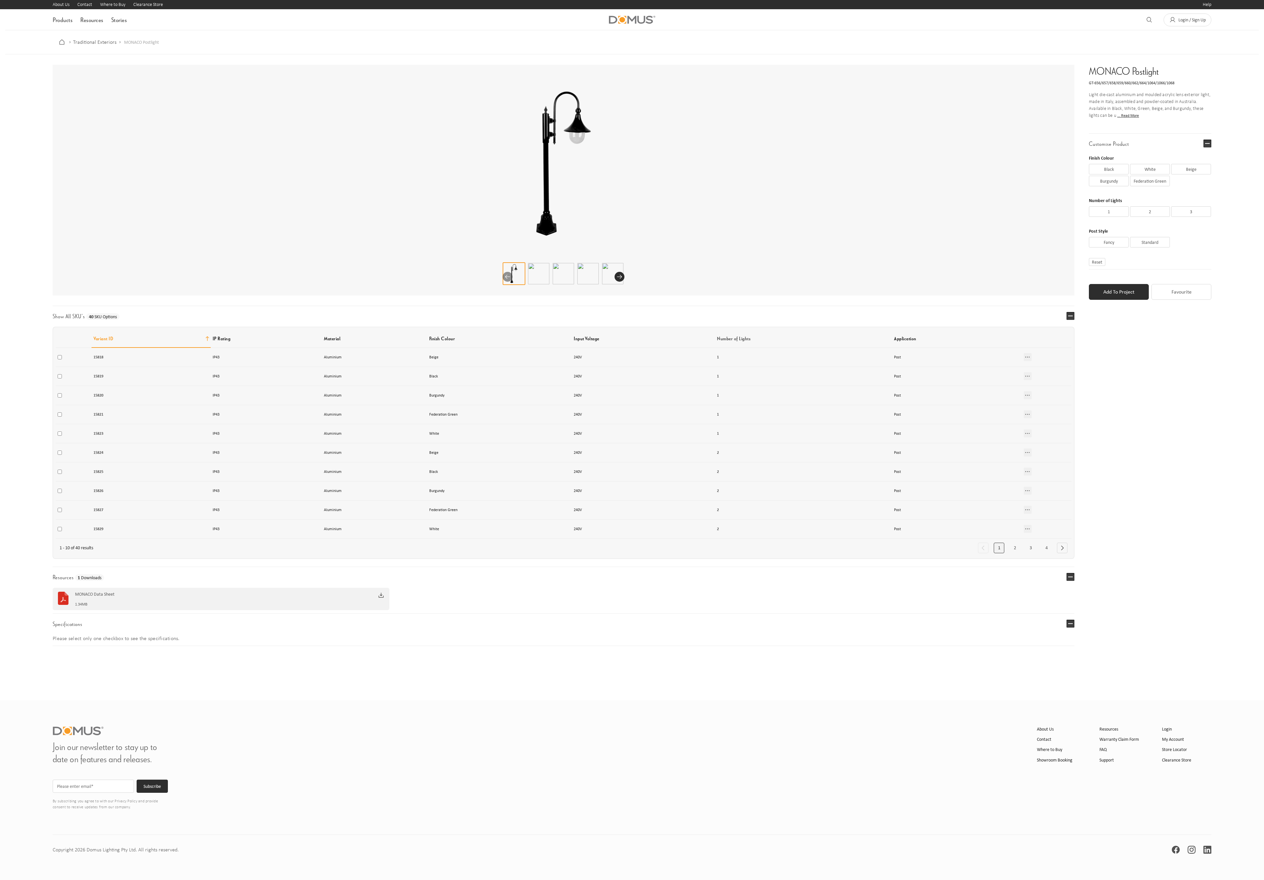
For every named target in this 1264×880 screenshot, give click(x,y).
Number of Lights (1105, 200)
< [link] (983, 548)
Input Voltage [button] (586, 338)
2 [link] (1015, 548)
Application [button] (905, 338)
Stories (119, 19)
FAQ (1103, 749)
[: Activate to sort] (1046, 339)
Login (1167, 729)
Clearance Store (148, 4)
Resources (91, 19)
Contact (84, 4)
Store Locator (1174, 749)
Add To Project (1118, 291)
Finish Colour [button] (442, 338)
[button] (1187, 19)
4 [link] (1046, 548)
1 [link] (999, 548)
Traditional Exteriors (95, 42)
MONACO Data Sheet (95, 594)
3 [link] (1031, 548)
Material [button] (332, 338)
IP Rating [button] (222, 338)
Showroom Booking (1054, 760)
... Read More (1128, 115)
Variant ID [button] (103, 338)
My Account (1173, 739)
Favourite (1182, 291)
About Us (61, 4)
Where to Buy (112, 4)
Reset (1097, 262)
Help (1207, 4)
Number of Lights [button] (733, 338)
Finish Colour (1101, 158)
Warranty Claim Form (1119, 739)
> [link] (1062, 548)
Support (1106, 760)
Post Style (1098, 231)
